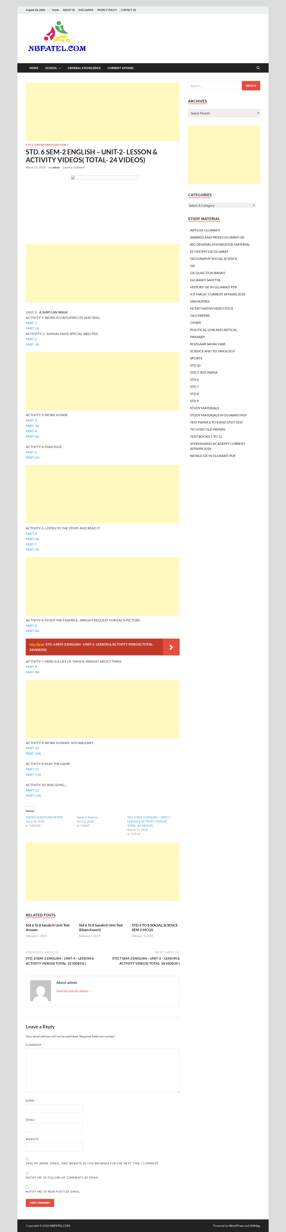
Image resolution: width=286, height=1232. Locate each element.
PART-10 (32, 748)
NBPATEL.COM (60, 1225)
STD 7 (194, 387)
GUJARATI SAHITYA (205, 280)
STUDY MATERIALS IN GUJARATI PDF (218, 415)
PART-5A (32, 457)
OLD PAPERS (200, 315)
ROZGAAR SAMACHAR (207, 344)
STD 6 (194, 379)
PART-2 (31, 339)
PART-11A (33, 774)
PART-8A (32, 631)
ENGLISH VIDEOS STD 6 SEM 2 (51, 144)
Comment (35, 1045)
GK (192, 266)
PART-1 (31, 323)
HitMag (255, 1225)
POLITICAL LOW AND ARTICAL (213, 330)
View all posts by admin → (74, 991)
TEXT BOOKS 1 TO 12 (206, 436)
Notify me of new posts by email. (53, 1191)
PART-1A (32, 328)
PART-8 (31, 626)
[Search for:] (224, 85)
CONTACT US (128, 10)
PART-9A (32, 672)
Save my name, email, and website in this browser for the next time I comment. (92, 1163)
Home (55, 10)
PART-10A (33, 753)
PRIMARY (197, 337)
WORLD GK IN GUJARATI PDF (213, 456)
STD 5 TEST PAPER (204, 372)
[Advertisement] (103, 112)
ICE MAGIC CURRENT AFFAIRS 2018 (217, 294)
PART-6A (32, 539)
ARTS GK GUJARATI (205, 230)
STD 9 (194, 401)
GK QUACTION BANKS (207, 273)
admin (56, 167)
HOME (33, 68)
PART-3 (31, 420)
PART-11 (32, 769)
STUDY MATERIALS (204, 408)
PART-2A (32, 344)
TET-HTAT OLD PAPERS (207, 429)
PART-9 (31, 667)
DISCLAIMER (86, 10)
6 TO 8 (29, 144)
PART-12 (32, 790)
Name (31, 1100)
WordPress (236, 1225)
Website (32, 1139)
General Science (87, 817)
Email (31, 1120)
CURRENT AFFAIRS (121, 68)
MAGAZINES (200, 301)
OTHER (195, 323)
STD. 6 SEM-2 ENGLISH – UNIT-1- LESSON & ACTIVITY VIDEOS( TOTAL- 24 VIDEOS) (149, 821)
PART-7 (31, 544)
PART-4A (32, 436)
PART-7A (32, 549)
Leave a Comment (74, 167)
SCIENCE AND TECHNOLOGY (212, 351)
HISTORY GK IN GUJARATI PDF (213, 287)
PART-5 (31, 452)
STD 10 (195, 365)
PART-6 (31, 533)
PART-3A (32, 426)
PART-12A (33, 795)
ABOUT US (69, 10)
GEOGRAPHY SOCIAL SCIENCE (213, 259)
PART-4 (31, 431)
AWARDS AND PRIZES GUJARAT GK (217, 237)
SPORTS (196, 358)
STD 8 (194, 394)
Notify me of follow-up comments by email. (62, 1177)
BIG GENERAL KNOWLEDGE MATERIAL (220, 244)
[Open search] (258, 68)
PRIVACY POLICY (107, 10)
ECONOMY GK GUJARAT (209, 251)
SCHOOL (51, 68)
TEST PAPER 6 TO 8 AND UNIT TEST (216, 422)
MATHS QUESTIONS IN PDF (44, 817)
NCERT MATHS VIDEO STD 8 (211, 308)
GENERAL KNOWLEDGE (84, 68)
